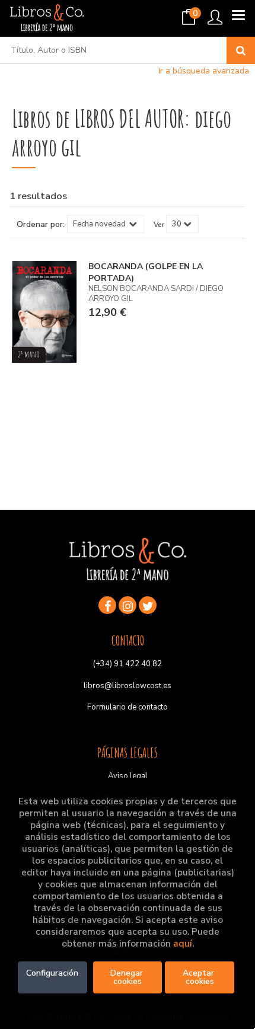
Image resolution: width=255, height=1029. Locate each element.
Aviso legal (128, 776)
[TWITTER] (148, 605)
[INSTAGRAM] (127, 605)
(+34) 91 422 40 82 (127, 664)
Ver (159, 224)
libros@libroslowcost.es (127, 685)
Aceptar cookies (199, 977)
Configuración (52, 973)
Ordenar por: (41, 224)
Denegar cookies (127, 977)
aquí (182, 944)
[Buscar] (241, 50)
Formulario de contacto (127, 707)
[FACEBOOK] (107, 605)
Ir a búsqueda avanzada (203, 70)
